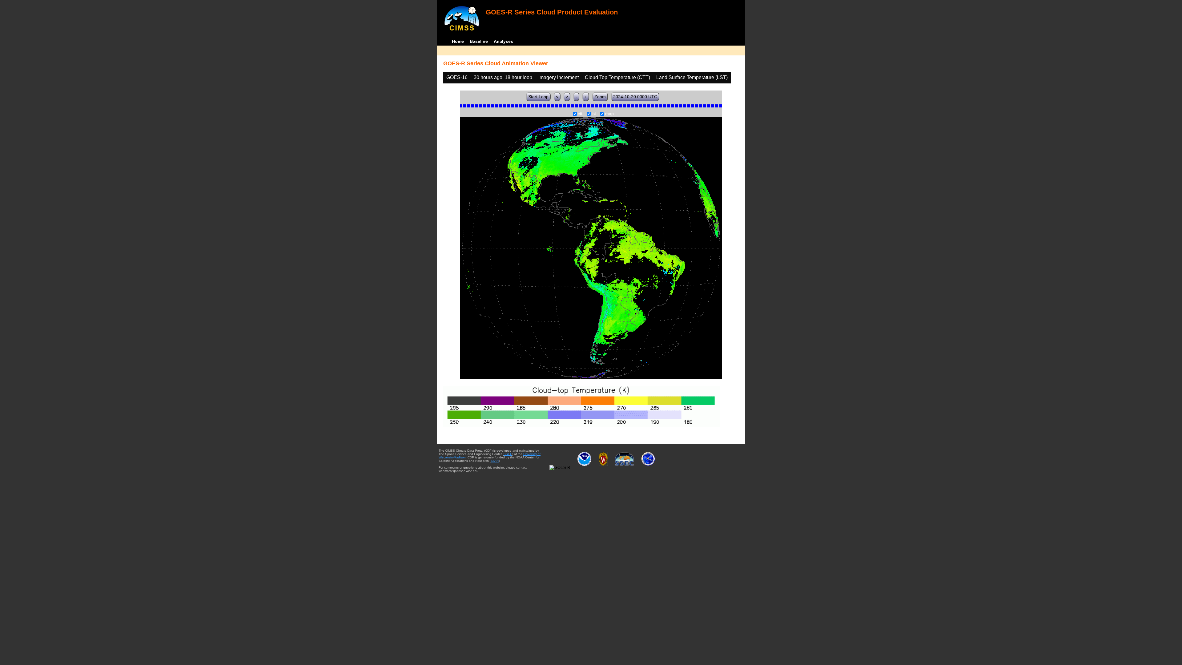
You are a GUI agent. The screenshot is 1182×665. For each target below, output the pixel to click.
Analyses (503, 41)
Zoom (600, 96)
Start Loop (538, 96)
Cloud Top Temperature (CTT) (617, 77)
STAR (495, 460)
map (609, 113)
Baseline (479, 41)
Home (458, 41)
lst (594, 113)
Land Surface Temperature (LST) (692, 77)
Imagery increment (558, 77)
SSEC (508, 454)
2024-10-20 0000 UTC (635, 96)
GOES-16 (457, 77)
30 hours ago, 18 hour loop (503, 77)
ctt (580, 113)
